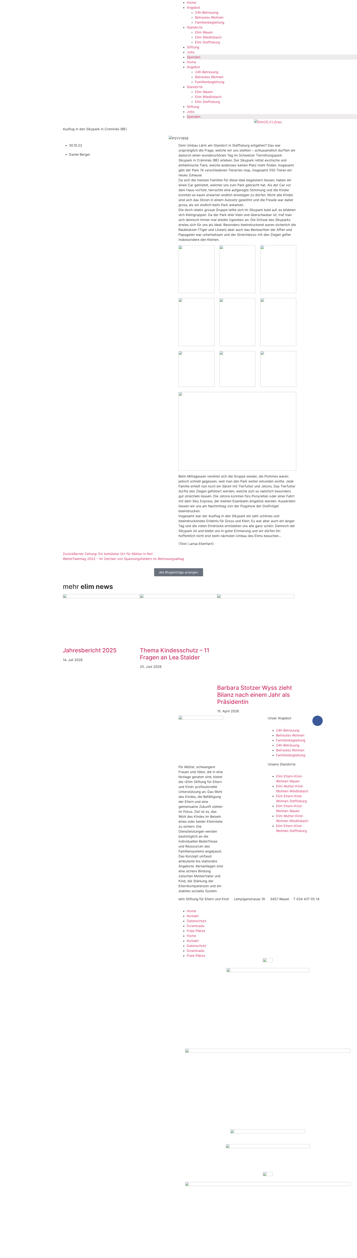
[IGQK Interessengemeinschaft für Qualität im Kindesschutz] (267, 1008)
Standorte (194, 27)
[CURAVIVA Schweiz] (267, 1136)
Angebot (193, 7)
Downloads (195, 926)
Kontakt (193, 916)
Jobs (190, 52)
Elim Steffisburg (207, 42)
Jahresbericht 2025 (90, 650)
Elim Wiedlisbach (208, 37)
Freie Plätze (196, 931)
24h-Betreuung (206, 12)
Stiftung (193, 47)
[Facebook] (317, 721)
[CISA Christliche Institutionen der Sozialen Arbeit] (267, 1089)
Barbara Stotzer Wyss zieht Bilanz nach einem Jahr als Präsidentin (254, 694)
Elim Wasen (204, 32)
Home (191, 2)
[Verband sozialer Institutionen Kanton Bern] (268, 1177)
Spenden (193, 57)
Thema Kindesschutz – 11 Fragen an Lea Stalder (174, 654)
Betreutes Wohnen (209, 17)
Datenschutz (196, 921)
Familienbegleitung (209, 22)
